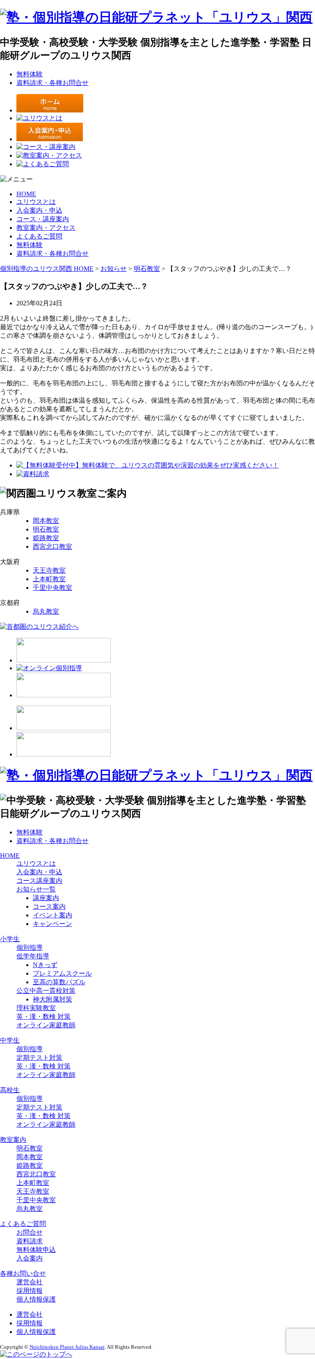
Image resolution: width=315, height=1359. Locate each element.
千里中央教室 (52, 587)
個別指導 (29, 947)
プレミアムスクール (62, 973)
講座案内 (46, 897)
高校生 (10, 1089)
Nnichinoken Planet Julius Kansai (67, 1347)
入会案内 (29, 1258)
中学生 (10, 1040)
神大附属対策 (52, 999)
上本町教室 (49, 578)
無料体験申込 (36, 1249)
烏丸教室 (46, 611)
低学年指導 (32, 956)
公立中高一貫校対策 (45, 990)
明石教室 (46, 529)
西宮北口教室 (52, 546)
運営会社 (29, 1282)
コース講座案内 (39, 880)
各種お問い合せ (23, 1273)
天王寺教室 (49, 570)
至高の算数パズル (59, 982)
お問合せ (29, 1232)
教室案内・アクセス (45, 227)
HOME (26, 193)
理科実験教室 (36, 1007)
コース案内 (49, 906)
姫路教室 (46, 537)
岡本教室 (46, 520)
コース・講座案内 (42, 218)
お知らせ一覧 (36, 889)
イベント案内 (52, 915)
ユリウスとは (36, 201)
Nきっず (45, 964)
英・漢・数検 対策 (43, 1016)
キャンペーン (52, 923)
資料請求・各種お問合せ (52, 82)
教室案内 (13, 1139)
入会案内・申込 (39, 210)
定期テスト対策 (39, 1057)
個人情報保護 (36, 1299)
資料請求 (29, 1241)
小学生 (10, 938)
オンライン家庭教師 (45, 1025)
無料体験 (29, 74)
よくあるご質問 (39, 236)
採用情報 (29, 1290)
